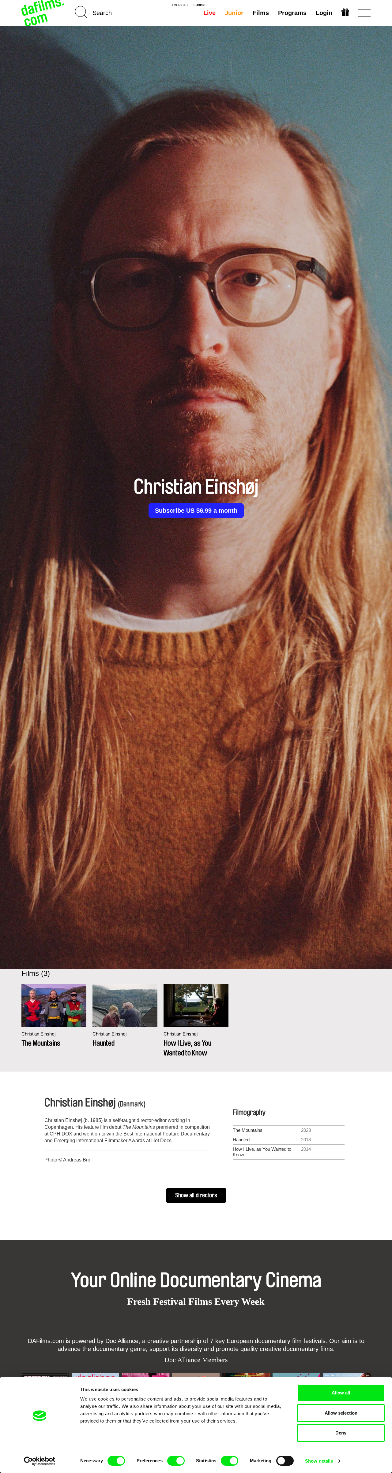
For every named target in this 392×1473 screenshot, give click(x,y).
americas (180, 5)
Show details (319, 1461)
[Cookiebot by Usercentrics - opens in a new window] (39, 1461)
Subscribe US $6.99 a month (196, 510)
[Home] (43, 13)
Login (324, 12)
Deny (340, 1432)
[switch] (176, 1461)
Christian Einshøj (38, 1033)
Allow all (341, 1392)
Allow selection (341, 1413)
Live (209, 12)
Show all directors (196, 1195)
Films (261, 12)
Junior (234, 12)
